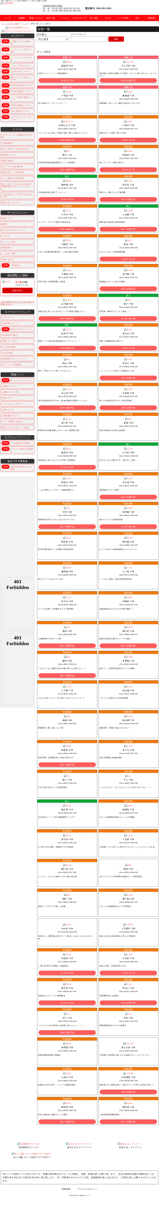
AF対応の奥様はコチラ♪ (17, 105)
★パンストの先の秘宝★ (12, 166)
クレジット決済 (8, 242)
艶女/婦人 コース (9, 155)
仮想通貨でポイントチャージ (14, 359)
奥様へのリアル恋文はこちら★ (17, 78)
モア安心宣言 (7, 353)
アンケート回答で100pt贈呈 (18, 450)
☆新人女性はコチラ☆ (16, 111)
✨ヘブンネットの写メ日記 (17, 58)
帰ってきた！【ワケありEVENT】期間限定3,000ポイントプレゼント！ (17, 186)
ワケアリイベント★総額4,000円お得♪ (17, 136)
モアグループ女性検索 (11, 365)
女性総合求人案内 (9, 335)
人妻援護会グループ (10, 416)
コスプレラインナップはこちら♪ (17, 118)
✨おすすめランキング (16, 71)
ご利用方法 (11, 265)
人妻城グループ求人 (10, 392)
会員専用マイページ (10, 323)
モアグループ (7, 317)
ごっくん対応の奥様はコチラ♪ (17, 98)
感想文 (5, 224)
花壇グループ (7, 398)
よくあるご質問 (8, 253)
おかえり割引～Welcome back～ (16, 149)
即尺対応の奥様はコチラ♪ (17, 85)
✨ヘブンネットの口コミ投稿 (17, 50)
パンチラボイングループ (12, 404)
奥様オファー (7, 218)
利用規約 (66, 1189)
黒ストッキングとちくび (17, 380)
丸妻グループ (7, 410)
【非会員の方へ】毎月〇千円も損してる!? (17, 195)
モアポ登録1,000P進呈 (16, 443)
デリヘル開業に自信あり (12, 421)
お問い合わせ (7, 259)
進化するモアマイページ (17, 329)
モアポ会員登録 (8, 347)
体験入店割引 (7, 161)
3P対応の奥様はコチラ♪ (17, 91)
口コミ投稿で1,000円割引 (13, 178)
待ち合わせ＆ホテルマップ (13, 230)
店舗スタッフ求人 (9, 341)
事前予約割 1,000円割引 (13, 172)
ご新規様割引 (7, 143)
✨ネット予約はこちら (16, 66)
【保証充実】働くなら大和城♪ (17, 468)
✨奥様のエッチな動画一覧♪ (17, 42)
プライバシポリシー (87, 1189)
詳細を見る (17, 290)
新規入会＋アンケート (11, 202)
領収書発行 (6, 248)
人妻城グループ (8, 386)
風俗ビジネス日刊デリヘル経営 (15, 427)
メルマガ (5, 236)
